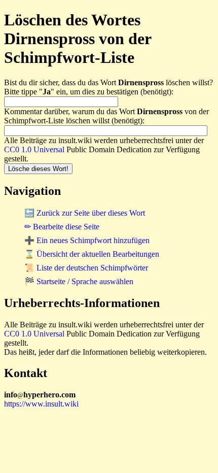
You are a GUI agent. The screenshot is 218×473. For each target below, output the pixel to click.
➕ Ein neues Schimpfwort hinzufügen (87, 240)
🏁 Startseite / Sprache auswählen (78, 281)
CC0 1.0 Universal (34, 149)
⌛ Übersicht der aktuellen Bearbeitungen (91, 254)
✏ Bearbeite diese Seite (61, 226)
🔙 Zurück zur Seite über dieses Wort (84, 213)
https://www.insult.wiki (41, 403)
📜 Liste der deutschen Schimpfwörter (86, 267)
